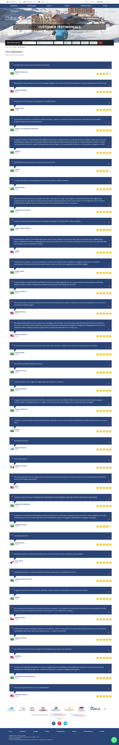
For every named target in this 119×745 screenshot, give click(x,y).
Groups (92, 1)
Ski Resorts (23, 731)
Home (14, 47)
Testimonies (100, 1)
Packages (35, 731)
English (42, 2)
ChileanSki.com (18, 19)
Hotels (47, 731)
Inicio (86, 1)
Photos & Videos (88, 731)
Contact (107, 1)
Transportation (61, 731)
